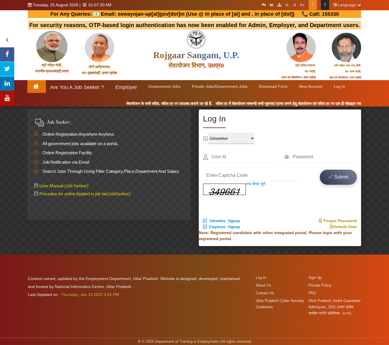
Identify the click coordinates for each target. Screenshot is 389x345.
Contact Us (265, 293)
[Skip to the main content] (262, 5)
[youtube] (7, 98)
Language (347, 5)
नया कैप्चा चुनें (255, 184)
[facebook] (7, 54)
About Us (263, 285)
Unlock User (345, 226)
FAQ (312, 293)
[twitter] (7, 69)
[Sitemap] (278, 5)
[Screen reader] (270, 5)
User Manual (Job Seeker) (63, 185)
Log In (261, 277)
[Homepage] (37, 86)
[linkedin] (7, 83)
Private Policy (319, 285)
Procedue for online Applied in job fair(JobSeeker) (84, 193)
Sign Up (315, 277)
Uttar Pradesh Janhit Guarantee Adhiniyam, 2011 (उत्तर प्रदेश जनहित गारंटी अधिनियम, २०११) (334, 307)
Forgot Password (339, 220)
